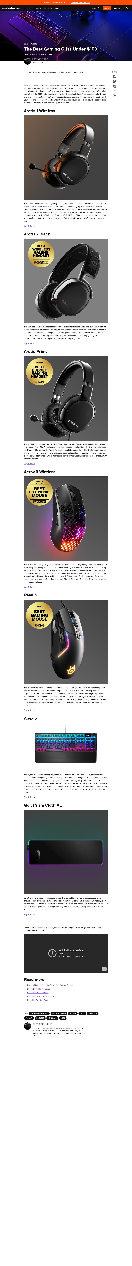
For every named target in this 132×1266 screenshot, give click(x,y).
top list (29, 1018)
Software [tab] (36, 8)
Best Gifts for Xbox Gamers (38, 1000)
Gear (26, 44)
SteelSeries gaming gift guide (48, 927)
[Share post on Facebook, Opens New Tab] (114, 76)
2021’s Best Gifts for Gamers (39, 989)
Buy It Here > (29, 226)
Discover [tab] (47, 8)
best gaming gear (56, 85)
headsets (40, 1018)
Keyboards (52, 1018)
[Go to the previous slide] (14, 2)
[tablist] (38, 8)
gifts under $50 (80, 91)
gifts (82, 1013)
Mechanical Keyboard (39, 1013)
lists (63, 1018)
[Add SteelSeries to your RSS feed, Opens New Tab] (114, 95)
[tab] (95, 8)
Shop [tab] (26, 8)
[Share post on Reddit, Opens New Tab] (114, 86)
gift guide (93, 1013)
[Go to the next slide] (117, 2)
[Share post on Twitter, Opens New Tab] (114, 81)
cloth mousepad (59, 1013)
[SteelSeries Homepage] (12, 8)
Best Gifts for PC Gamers (37, 993)
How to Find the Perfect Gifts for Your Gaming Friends (50, 985)
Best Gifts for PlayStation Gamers (41, 996)
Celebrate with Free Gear (80, 3)
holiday (73, 1013)
